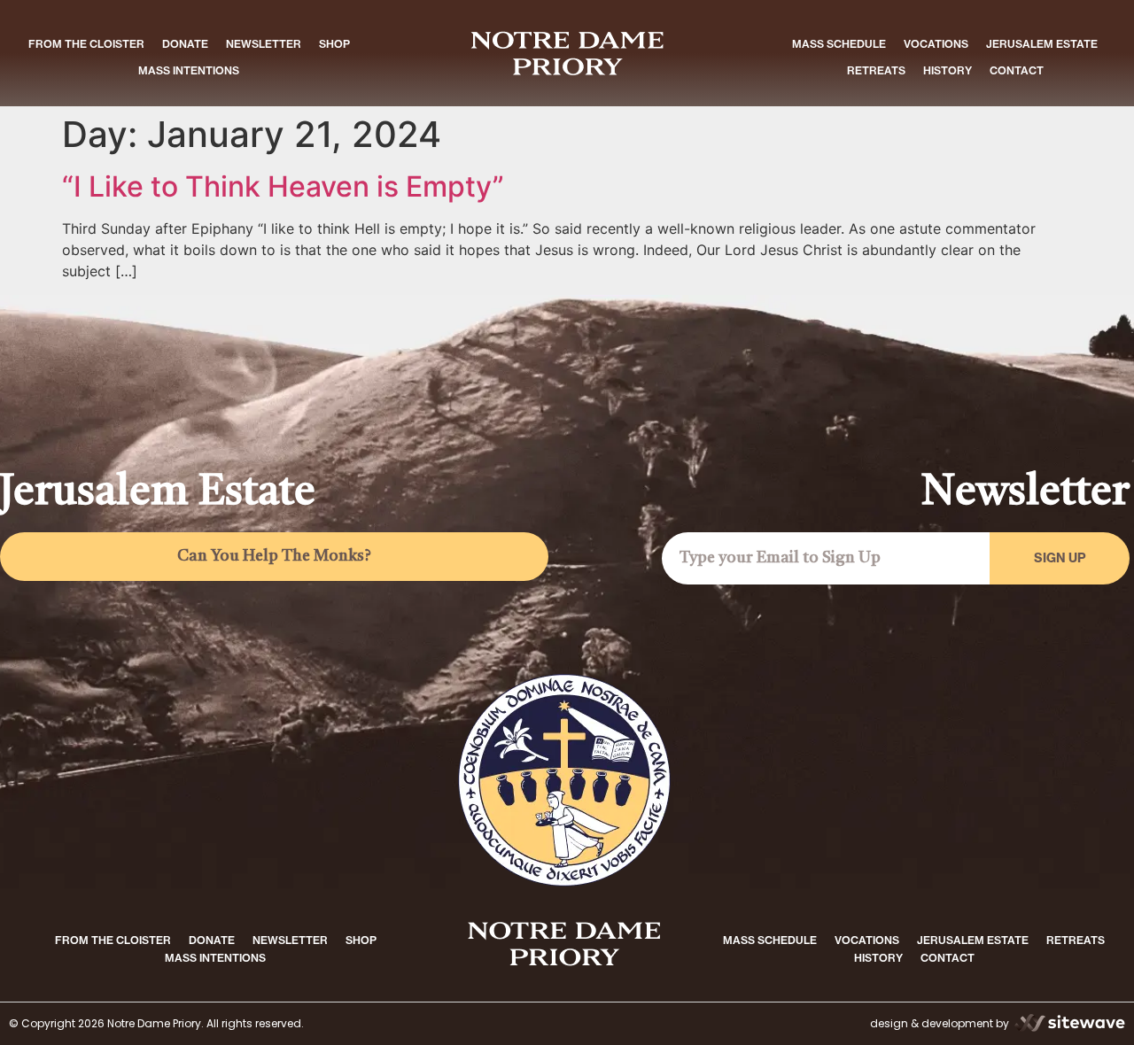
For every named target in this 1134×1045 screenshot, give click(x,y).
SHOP (334, 43)
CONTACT (1017, 70)
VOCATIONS (936, 43)
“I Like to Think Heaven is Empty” (283, 186)
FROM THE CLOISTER (86, 43)
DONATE (185, 43)
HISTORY (947, 70)
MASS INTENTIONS (188, 70)
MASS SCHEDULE (839, 43)
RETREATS (876, 70)
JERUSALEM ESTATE (1042, 43)
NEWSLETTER (263, 43)
